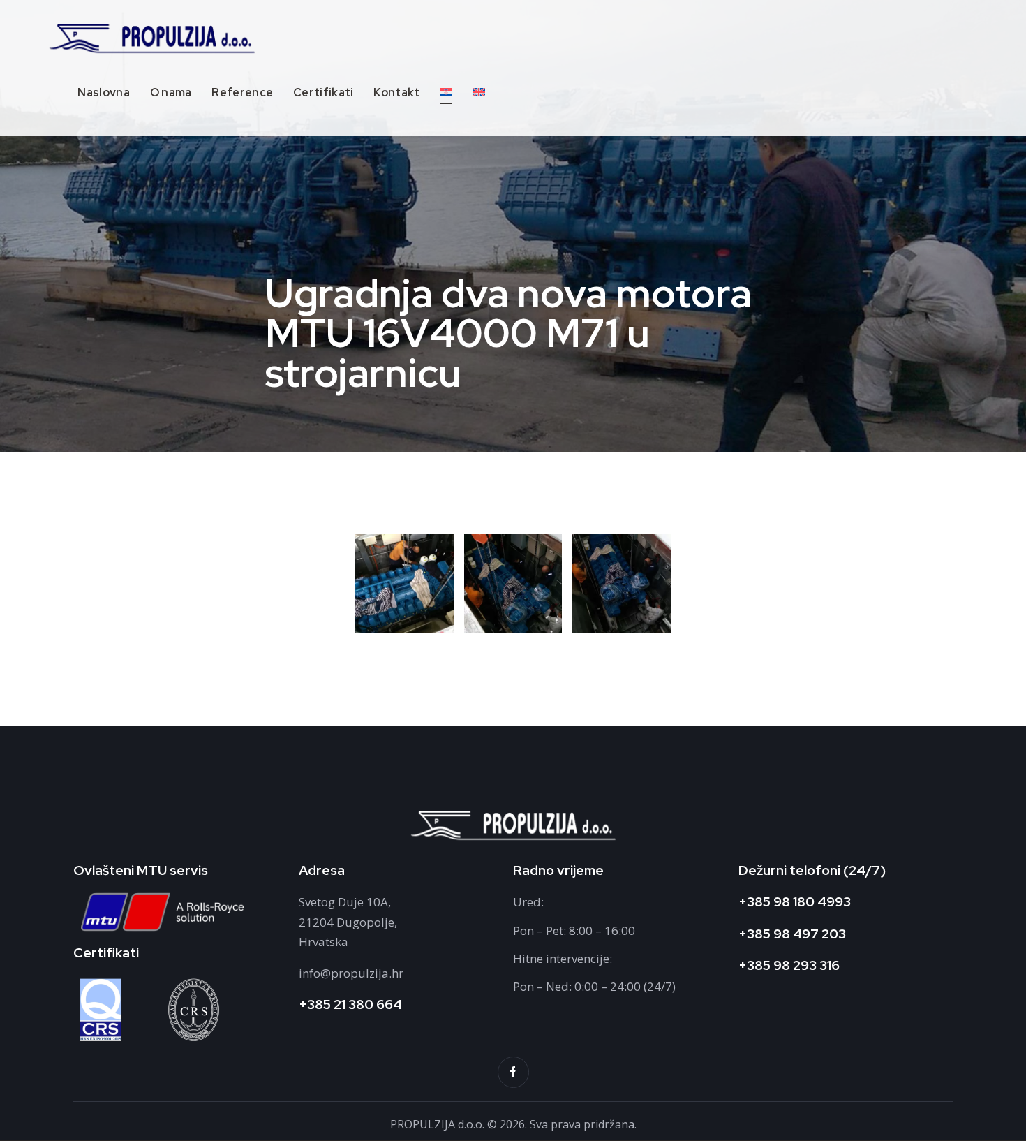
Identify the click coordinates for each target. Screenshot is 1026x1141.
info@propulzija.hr (351, 973)
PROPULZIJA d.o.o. (438, 1124)
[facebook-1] (513, 1072)
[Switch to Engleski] (479, 94)
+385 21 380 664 (350, 1004)
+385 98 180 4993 (794, 902)
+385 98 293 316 (789, 965)
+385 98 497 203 (792, 934)
